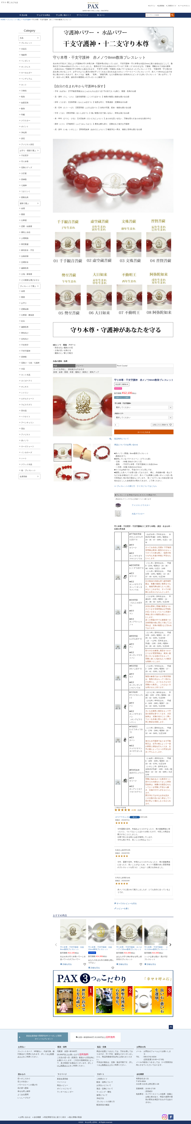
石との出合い (23, 1081)
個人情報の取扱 (75, 1117)
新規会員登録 (62, 1079)
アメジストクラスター (141, 505)
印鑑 (23, 115)
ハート (24, 458)
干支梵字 (24, 155)
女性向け (24, 339)
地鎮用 (24, 55)
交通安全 (24, 262)
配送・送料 (62, 1047)
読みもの (21, 1074)
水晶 (21, 38)
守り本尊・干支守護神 (123, 403)
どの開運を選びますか (30, 280)
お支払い (21, 1047)
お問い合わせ (25, 1117)
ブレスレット (26, 43)
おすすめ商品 (44, 15)
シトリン (24, 393)
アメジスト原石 (27, 144)
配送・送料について (105, 1082)
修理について (102, 1095)
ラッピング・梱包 (104, 1092)
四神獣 (24, 179)
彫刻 (23, 97)
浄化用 (24, 132)
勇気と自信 (25, 232)
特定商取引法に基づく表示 (55, 1117)
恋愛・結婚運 (26, 226)
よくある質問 (23, 1094)
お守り (24, 303)
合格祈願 (24, 256)
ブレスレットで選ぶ (14, 20)
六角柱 (24, 91)
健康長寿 (24, 268)
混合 (23, 428)
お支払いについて (104, 1085)
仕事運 (24, 220)
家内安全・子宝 (27, 250)
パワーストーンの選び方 (28, 1085)
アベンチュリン (27, 423)
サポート (100, 1074)
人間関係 (24, 238)
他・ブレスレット (28, 470)
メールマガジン (184, 6)
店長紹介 (149, 1091)
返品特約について (121, 439)
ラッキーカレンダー (65, 1092)
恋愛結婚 (24, 309)
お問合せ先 (141, 1047)
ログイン (152, 6)
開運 (23, 214)
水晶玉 (24, 49)
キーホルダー (26, 73)
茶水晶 (24, 411)
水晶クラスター (138, 514)
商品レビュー (62, 1085)
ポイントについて (64, 1088)
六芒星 (24, 173)
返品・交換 (101, 1047)
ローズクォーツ (27, 446)
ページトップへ (171, 1027)
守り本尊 (24, 161)
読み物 (24, 15)
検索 (172, 15)
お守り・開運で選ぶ (28, 151)
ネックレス (25, 67)
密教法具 (24, 197)
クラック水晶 (26, 464)
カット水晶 (25, 375)
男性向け (24, 333)
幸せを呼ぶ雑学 (24, 1091)
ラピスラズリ (26, 405)
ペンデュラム (26, 79)
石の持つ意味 (23, 1088)
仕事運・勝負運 (27, 315)
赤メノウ (24, 440)
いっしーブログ (24, 1098)
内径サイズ (119, 413)
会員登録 (161, 6)
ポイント (24, 126)
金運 (23, 208)
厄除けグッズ (26, 167)
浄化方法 (100, 1098)
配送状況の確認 (103, 1105)
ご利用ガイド (171, 6)
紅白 (23, 321)
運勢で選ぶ (24, 203)
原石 (23, 138)
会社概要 (140, 1074)
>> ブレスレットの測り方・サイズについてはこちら (135, 486)
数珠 (23, 109)
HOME (3, 20)
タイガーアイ (26, 381)
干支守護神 (27, 20)
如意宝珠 (24, 103)
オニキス (24, 387)
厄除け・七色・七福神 (30, 363)
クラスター (25, 121)
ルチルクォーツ (27, 399)
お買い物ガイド (64, 15)
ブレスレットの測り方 (106, 1101)
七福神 (24, 185)
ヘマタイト (25, 417)
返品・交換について (105, 1088)
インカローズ (26, 452)
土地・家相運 (26, 274)
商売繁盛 (24, 244)
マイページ (83, 15)
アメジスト (25, 434)
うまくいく (25, 191)
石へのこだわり (24, 1078)
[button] (56, 945)
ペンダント (25, 61)
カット (24, 85)
